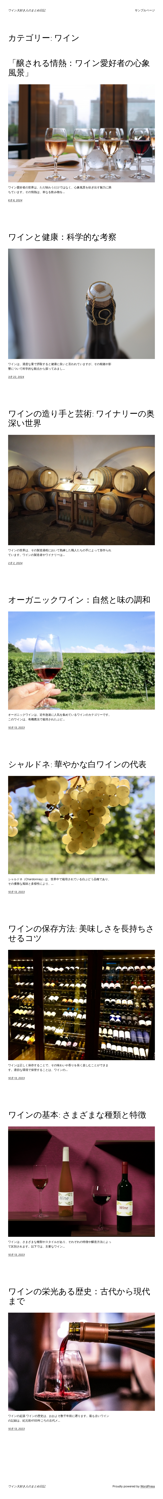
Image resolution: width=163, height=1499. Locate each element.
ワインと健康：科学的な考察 (62, 237)
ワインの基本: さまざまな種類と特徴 (77, 1115)
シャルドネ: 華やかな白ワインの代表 (77, 764)
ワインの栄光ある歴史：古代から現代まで (79, 1296)
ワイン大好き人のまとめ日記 (26, 10)
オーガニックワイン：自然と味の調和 (79, 600)
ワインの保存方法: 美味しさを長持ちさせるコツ (81, 933)
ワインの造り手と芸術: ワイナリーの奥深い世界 (81, 418)
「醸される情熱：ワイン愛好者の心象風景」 (79, 67)
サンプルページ (145, 10)
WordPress (147, 1486)
